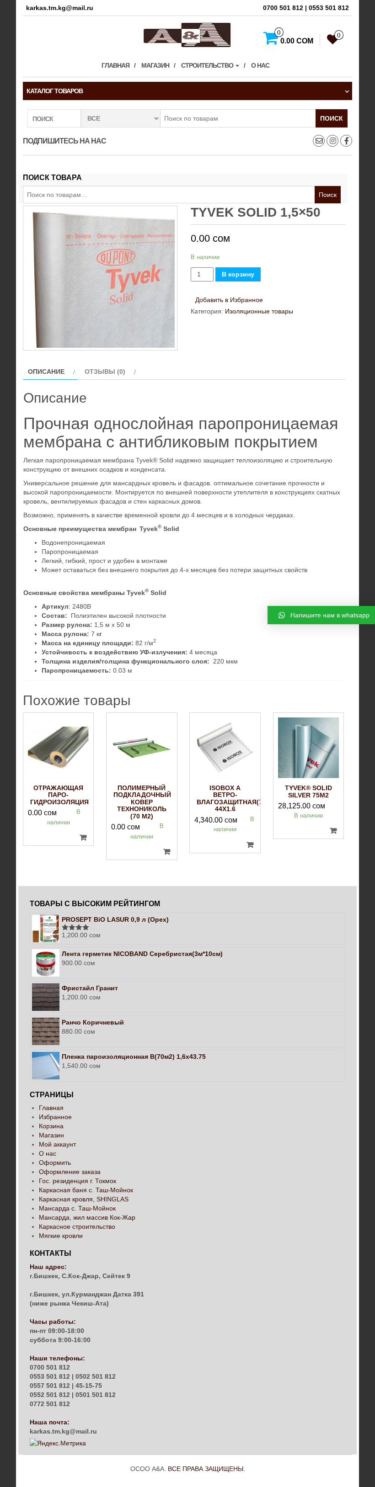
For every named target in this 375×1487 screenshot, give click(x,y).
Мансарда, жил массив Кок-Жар (87, 1217)
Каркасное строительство (77, 1226)
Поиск (331, 118)
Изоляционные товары (259, 311)
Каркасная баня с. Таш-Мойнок (86, 1190)
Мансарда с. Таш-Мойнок (77, 1208)
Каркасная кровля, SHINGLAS (84, 1199)
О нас (260, 65)
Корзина (51, 1126)
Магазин (155, 65)
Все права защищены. (206, 1468)
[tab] (50, 371)
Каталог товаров (55, 91)
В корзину (238, 274)
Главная (115, 65)
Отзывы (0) (105, 371)
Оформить (55, 1162)
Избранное (55, 1117)
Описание (46, 371)
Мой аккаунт (57, 1144)
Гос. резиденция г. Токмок (77, 1180)
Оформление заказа (70, 1171)
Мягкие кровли (61, 1235)
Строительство (208, 65)
